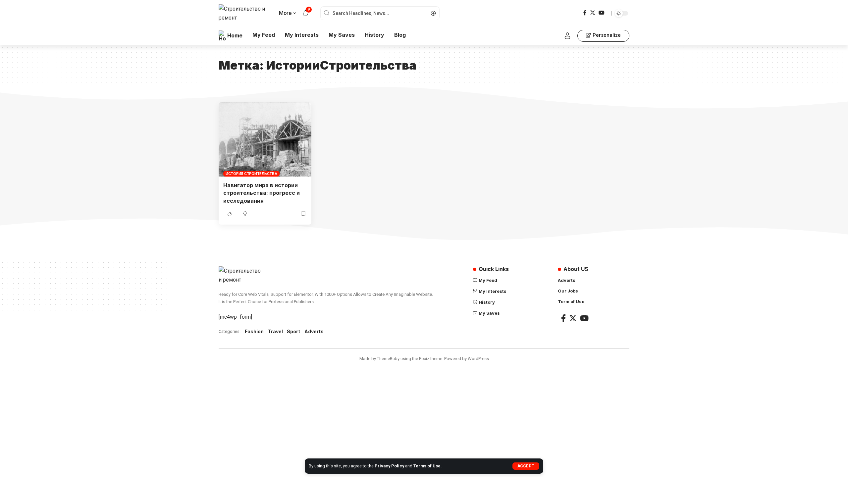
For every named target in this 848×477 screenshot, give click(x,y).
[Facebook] (585, 12)
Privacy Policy (389, 465)
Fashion (254, 331)
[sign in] (567, 35)
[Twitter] (592, 12)
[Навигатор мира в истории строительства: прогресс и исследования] (265, 139)
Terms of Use (427, 465)
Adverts (314, 331)
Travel (275, 331)
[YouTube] (601, 12)
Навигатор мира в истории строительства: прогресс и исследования (261, 193)
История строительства (251, 173)
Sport (293, 331)
